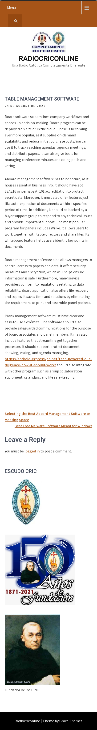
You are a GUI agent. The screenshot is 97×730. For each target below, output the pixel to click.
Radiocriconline (48, 58)
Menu (11, 7)
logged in (32, 451)
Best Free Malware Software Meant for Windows (53, 425)
